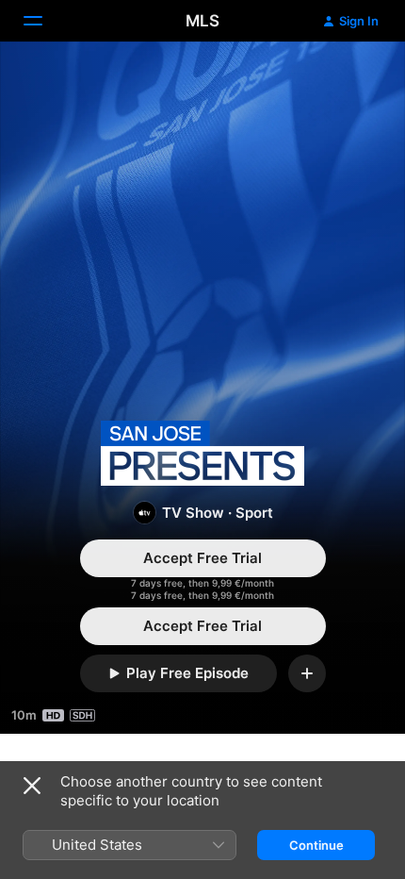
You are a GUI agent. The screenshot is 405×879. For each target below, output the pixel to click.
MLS (202, 20)
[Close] (32, 785)
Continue (316, 845)
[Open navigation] (44, 20)
